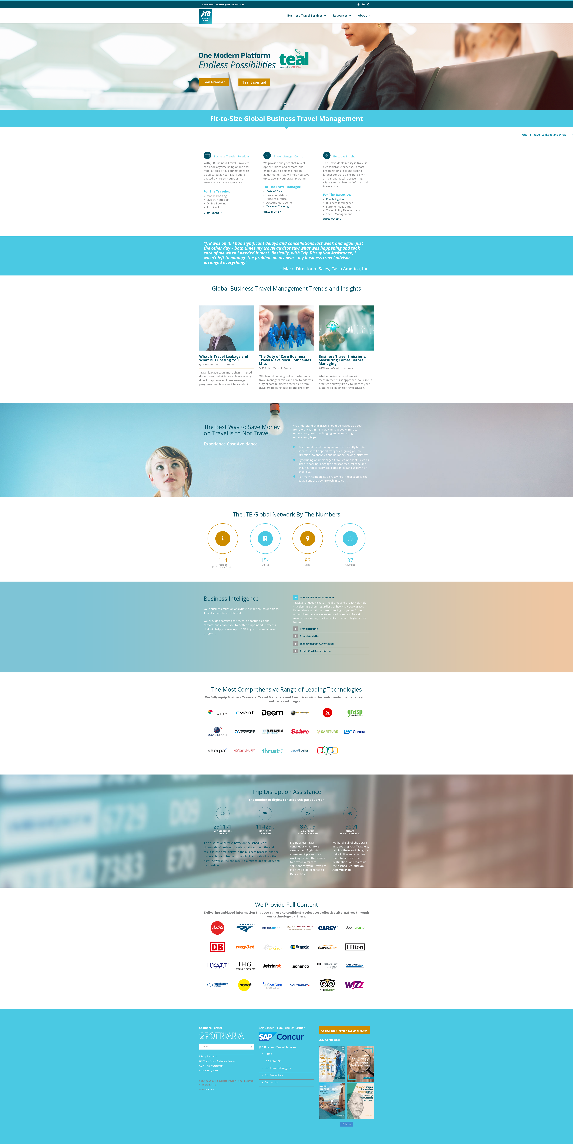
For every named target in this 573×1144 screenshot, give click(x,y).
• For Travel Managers (275, 1068)
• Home (265, 1054)
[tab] (331, 597)
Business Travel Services (305, 15)
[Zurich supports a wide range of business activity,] (332, 1101)
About (362, 15)
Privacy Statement (208, 1056)
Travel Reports (309, 628)
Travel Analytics (309, 636)
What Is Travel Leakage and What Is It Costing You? (533, 134)
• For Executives (271, 1075)
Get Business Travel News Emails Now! (344, 1030)
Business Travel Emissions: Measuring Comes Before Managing (342, 360)
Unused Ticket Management (317, 597)
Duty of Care (274, 191)
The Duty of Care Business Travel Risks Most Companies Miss (285, 360)
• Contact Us (269, 1082)
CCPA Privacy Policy (208, 1070)
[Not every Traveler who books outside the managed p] (360, 1064)
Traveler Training (277, 206)
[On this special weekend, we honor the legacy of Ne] (360, 1101)
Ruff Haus (211, 1089)
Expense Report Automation (317, 643)
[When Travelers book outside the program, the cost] (332, 1064)
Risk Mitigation (335, 199)
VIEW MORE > (213, 212)
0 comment (229, 364)
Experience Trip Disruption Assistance (240, 80)
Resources (340, 15)
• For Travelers (270, 1061)
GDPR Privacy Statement (211, 1065)
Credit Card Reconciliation (315, 651)
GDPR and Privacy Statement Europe (217, 1061)
